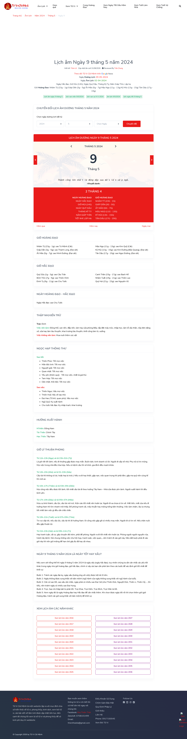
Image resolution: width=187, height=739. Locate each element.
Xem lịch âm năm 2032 (123, 648)
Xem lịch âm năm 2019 (64, 636)
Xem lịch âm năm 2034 (123, 660)
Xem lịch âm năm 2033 (123, 654)
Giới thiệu (99, 710)
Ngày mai (146, 226)
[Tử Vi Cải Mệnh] (16, 6)
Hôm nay (93, 226)
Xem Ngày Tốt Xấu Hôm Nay (114, 6)
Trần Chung (118, 68)
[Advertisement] (89, 37)
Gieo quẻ (55, 6)
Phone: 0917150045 (105, 718)
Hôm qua (41, 226)
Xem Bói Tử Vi (101, 722)
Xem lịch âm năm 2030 (123, 636)
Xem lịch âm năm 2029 (123, 630)
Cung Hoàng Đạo (89, 6)
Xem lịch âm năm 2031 (123, 642)
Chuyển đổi (132, 123)
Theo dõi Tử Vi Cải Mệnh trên (87, 73)
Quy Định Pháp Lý (103, 706)
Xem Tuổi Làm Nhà (141, 6)
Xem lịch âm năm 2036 (123, 672)
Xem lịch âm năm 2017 (64, 624)
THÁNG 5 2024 (93, 146)
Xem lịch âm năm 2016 (64, 618)
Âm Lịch (41, 6)
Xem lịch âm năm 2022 (64, 654)
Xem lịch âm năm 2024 (64, 666)
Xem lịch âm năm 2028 (123, 624)
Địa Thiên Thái (84, 712)
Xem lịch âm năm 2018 (64, 630)
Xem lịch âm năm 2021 (64, 648)
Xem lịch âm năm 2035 (123, 666)
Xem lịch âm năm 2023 (64, 660)
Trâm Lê (74, 68)
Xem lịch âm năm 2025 (64, 672)
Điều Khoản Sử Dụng (104, 698)
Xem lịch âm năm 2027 (123, 618)
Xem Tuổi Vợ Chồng (162, 6)
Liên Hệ (99, 714)
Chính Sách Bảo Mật (104, 702)
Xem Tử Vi (70, 6)
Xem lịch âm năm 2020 (64, 642)
